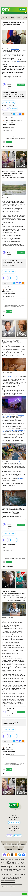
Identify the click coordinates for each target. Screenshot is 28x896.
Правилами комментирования (20, 138)
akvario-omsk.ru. (9, 488)
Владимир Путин (15, 48)
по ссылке (20, 478)
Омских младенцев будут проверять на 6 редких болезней (12, 722)
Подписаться (21, 84)
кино (18, 61)
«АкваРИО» (9, 376)
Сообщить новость (9, 102)
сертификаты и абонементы (18, 462)
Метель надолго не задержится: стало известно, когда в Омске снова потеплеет (14, 95)
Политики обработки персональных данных (13, 136)
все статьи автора (9, 122)
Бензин (19, 17)
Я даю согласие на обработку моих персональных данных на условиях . (13, 137)
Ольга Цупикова (10, 120)
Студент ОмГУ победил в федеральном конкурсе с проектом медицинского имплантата (13, 890)
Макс (6, 108)
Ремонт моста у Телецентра (8, 17)
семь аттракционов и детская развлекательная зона (13, 430)
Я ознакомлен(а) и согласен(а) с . (14, 138)
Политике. (17, 894)
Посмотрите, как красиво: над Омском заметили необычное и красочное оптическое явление (13, 264)
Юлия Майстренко (10, 290)
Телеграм (14, 108)
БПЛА (25, 17)
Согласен (24, 894)
